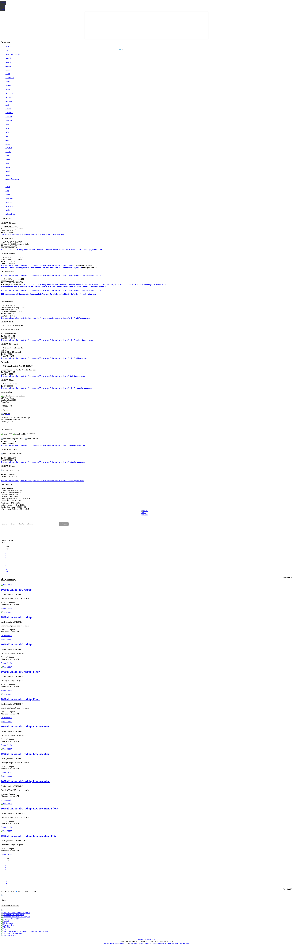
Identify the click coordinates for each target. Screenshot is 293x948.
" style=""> (72, 265)
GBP (5, 891)
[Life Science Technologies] (11, 933)
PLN (27, 891)
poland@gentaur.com (84, 340)
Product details (6, 608)
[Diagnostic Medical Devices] (12, 919)
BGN (13, 891)
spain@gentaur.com (84, 388)
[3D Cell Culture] (7, 923)
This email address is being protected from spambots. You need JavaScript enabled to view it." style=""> (43, 249)
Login (140, 939)
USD (34, 891)
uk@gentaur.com (83, 318)
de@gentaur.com (98, 286)
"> (69, 462)
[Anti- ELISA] (6, 585)
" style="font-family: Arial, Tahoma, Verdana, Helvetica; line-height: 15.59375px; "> (132, 285)
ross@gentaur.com (89, 294)
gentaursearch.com (111, 943)
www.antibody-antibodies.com (140, 943)
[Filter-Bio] (5, 927)
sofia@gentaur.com (93, 249)
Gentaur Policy (149, 939)
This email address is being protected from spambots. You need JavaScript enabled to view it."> (27, 234)
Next (7, 571)
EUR (20, 891)
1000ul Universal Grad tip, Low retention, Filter (29, 808)
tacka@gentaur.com (77, 445)
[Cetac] (4, 929)
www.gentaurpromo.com (162, 943)
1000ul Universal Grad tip (16, 589)
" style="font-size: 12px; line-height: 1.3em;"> (84, 290)
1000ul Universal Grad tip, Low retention (25, 726)
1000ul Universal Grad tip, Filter (20, 671)
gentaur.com (123, 943)
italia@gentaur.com (77, 376)
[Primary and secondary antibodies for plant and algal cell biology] (25, 931)
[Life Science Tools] (8, 935)
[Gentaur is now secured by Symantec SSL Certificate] (146, 514)
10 (6, 569)
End (6, 574)
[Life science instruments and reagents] (15, 917)
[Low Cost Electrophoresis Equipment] (15, 913)
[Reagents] (5, 921)
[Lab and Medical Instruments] (12, 915)
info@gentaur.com (58, 234)
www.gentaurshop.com (180, 943)
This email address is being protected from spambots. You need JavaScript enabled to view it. (34, 265)
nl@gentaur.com (82, 358)
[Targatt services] (7, 925)
